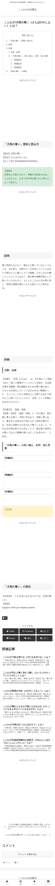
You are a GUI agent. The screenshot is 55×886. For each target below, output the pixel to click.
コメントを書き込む (27, 854)
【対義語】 (17, 67)
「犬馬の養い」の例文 (17, 71)
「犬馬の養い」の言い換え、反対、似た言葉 (29, 56)
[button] (49, 478)
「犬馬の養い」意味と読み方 (20, 41)
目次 (24, 35)
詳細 (10, 48)
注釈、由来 (15, 52)
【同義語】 (17, 60)
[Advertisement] (27, 109)
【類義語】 (17, 64)
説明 (10, 44)
